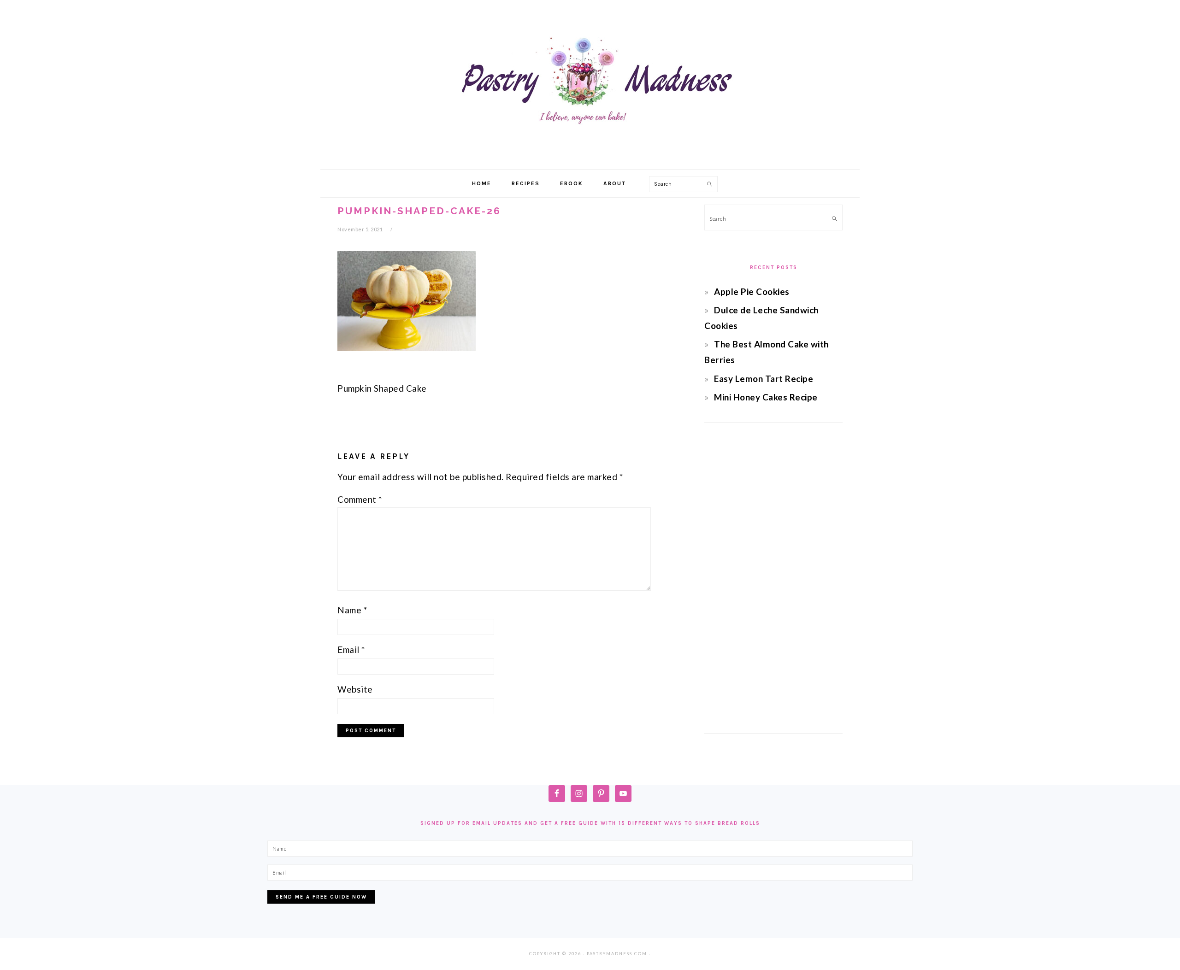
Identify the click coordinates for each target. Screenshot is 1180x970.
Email (351, 649)
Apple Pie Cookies (752, 291)
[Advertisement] (773, 578)
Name (352, 610)
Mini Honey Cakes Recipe (766, 397)
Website (355, 689)
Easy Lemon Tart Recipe (763, 378)
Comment (359, 499)
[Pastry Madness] (590, 159)
